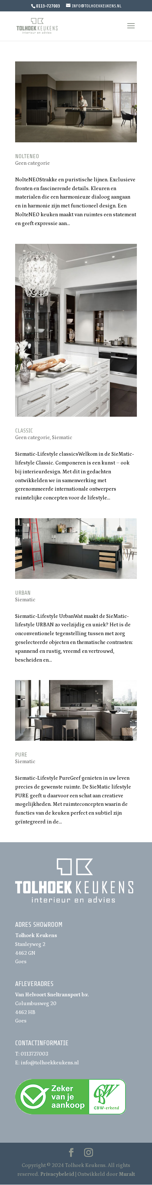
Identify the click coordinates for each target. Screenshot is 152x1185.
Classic (24, 430)
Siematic (62, 438)
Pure (21, 754)
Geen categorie (32, 163)
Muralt (127, 1174)
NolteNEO (27, 156)
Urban (23, 593)
